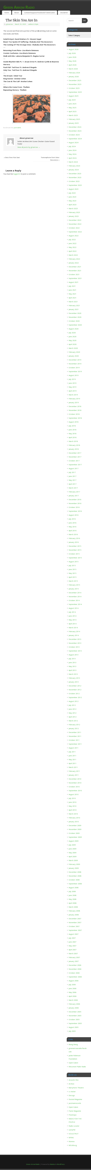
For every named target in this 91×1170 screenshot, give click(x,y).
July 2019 (72, 379)
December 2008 (75, 872)
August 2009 (73, 841)
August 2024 (73, 142)
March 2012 (73, 721)
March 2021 (73, 301)
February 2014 (74, 631)
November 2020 (75, 317)
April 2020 (72, 344)
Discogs (72, 1095)
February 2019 (74, 398)
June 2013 (72, 662)
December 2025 (75, 80)
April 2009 (72, 856)
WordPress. (61, 1164)
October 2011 (74, 740)
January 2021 (74, 309)
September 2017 (75, 464)
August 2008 (73, 887)
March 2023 (73, 208)
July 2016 (72, 519)
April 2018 (72, 437)
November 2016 (75, 503)
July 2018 (72, 426)
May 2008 (72, 899)
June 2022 (72, 243)
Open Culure (73, 1063)
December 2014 (75, 592)
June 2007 (72, 942)
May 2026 (72, 61)
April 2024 (72, 158)
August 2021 (73, 282)
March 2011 (73, 767)
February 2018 (74, 445)
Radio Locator (74, 1126)
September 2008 (75, 884)
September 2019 (75, 371)
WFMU (71, 1137)
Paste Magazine (75, 1111)
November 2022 (75, 224)
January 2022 (74, 263)
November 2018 (75, 410)
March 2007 (73, 953)
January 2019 (74, 402)
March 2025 (73, 115)
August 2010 (73, 794)
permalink (17, 128)
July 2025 (72, 100)
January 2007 (74, 961)
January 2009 (74, 868)
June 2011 (72, 755)
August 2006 (73, 981)
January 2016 (74, 542)
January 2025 (74, 123)
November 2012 (75, 689)
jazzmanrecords (75, 1103)
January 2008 (74, 915)
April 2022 (72, 251)
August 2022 (73, 235)
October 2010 (74, 787)
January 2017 (74, 495)
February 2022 (74, 259)
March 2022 (73, 255)
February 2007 (74, 957)
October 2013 (74, 647)
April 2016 (72, 530)
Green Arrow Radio (19, 7)
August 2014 (73, 608)
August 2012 (73, 701)
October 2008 (74, 880)
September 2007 (75, 930)
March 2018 (73, 441)
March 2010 (73, 814)
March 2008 (73, 907)
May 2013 (72, 666)
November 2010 (75, 783)
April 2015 (72, 577)
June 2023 (72, 197)
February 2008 (74, 911)
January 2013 (74, 682)
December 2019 (75, 360)
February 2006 (74, 1004)
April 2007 (72, 949)
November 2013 (75, 643)
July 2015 (72, 565)
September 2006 (75, 977)
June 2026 (72, 57)
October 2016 (74, 507)
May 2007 (72, 946)
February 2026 (74, 73)
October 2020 (74, 321)
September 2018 (75, 418)
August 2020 (73, 329)
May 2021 (72, 294)
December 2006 (75, 965)
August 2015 (73, 561)
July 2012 (72, 705)
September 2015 (75, 558)
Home (6, 13)
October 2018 (74, 414)
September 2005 (75, 1023)
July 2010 (72, 798)
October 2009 (74, 833)
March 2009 (73, 860)
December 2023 (75, 173)
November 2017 (75, 457)
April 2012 (72, 717)
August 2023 (73, 189)
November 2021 (75, 270)
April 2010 (72, 810)
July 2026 (72, 53)
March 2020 (73, 348)
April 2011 (72, 763)
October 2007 (74, 926)
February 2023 (74, 212)
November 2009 (75, 829)
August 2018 (73, 422)
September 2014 (75, 604)
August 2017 (73, 468)
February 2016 (74, 538)
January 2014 (74, 635)
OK (84, 21)
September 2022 (75, 232)
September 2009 (75, 837)
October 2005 (74, 1019)
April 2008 (72, 903)
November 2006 (75, 969)
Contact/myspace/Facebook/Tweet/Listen (39, 13)
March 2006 (73, 1000)
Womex (72, 1141)
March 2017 (73, 488)
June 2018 (72, 430)
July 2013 (72, 658)
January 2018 (74, 449)
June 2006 (72, 988)
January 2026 (74, 76)
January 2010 (74, 821)
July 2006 (72, 984)
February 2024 (74, 166)
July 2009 (72, 845)
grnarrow (9, 24)
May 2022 (72, 247)
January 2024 (74, 170)
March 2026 (73, 69)
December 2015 (75, 546)
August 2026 (73, 49)
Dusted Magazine (75, 1099)
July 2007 (72, 938)
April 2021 (72, 298)
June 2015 (72, 569)
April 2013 (72, 670)
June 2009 (72, 849)
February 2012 (74, 724)
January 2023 (74, 216)
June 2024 (72, 150)
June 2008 (72, 895)
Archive (71, 1084)
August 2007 (73, 934)
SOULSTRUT (73, 1134)
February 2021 (74, 305)
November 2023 (75, 177)
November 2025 (75, 84)
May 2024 (72, 154)
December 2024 (75, 127)
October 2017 (74, 461)
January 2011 (74, 775)
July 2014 (72, 612)
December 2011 (75, 732)
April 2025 (72, 111)
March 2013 (73, 674)
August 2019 (73, 375)
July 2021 (72, 286)
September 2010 (75, 790)
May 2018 (72, 433)
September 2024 (75, 138)
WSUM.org (73, 1145)
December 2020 (75, 313)
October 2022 (74, 228)
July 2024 (72, 146)
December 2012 (75, 686)
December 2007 (75, 918)
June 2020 (72, 336)
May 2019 (72, 387)
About (16, 13)
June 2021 (72, 290)
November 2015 (75, 550)
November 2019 (75, 364)
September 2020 (75, 325)
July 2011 (72, 752)
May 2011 (72, 759)
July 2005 (72, 1031)
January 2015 (74, 589)
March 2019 (73, 395)
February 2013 (74, 678)
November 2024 (75, 131)
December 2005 (75, 1012)
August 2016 (73, 515)
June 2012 (72, 709)
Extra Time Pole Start (12, 157)
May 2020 (72, 340)
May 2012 (72, 713)
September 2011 (75, 744)
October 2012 (74, 693)
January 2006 (74, 1008)
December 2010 (75, 779)
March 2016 (73, 534)
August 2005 (73, 1027)
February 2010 (74, 818)
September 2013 (75, 651)
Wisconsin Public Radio (77, 1066)
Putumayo (72, 1115)
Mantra (52, 1164)
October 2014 (74, 600)
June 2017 (72, 476)
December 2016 (75, 499)
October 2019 (74, 367)
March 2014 (73, 627)
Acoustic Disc (74, 1080)
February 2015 (74, 585)
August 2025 (73, 96)
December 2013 (75, 639)
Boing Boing (73, 1044)
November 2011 (75, 736)
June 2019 (72, 383)
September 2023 (75, 185)
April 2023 (72, 204)
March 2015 (73, 581)
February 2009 (74, 864)
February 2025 (74, 119)
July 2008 (72, 891)
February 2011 (74, 771)
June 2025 (72, 104)
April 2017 (72, 484)
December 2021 (75, 267)
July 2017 (72, 472)
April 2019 (72, 391)
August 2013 (73, 655)
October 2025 (74, 88)
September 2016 (75, 511)
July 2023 (72, 193)
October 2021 (74, 274)
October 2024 (74, 135)
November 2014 (75, 596)
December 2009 (75, 825)
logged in (16, 174)
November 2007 (75, 922)
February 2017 (74, 492)
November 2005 (75, 1015)
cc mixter (72, 1091)
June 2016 (72, 523)
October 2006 (74, 973)
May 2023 (72, 201)
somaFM (72, 1130)
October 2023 (74, 181)
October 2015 (74, 554)
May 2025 (72, 107)
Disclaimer (64, 13)
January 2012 (74, 728)
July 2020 (72, 332)
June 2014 (72, 616)
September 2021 (75, 278)
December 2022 (75, 220)
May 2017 (72, 480)
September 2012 (75, 697)
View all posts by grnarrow (28, 147)
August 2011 (73, 748)
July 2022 (72, 239)
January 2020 (74, 356)
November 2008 (75, 876)
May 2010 (72, 806)
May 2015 (72, 573)
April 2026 (72, 65)
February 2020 (74, 352)
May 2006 (72, 992)
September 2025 (75, 92)
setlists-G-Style (33, 24)
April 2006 (72, 996)
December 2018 (75, 406)
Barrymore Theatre (76, 1088)
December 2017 (75, 453)
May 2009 (72, 852)
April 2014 (72, 624)
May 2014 (72, 620)
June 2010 (72, 802)
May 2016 (72, 527)
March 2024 (73, 162)
